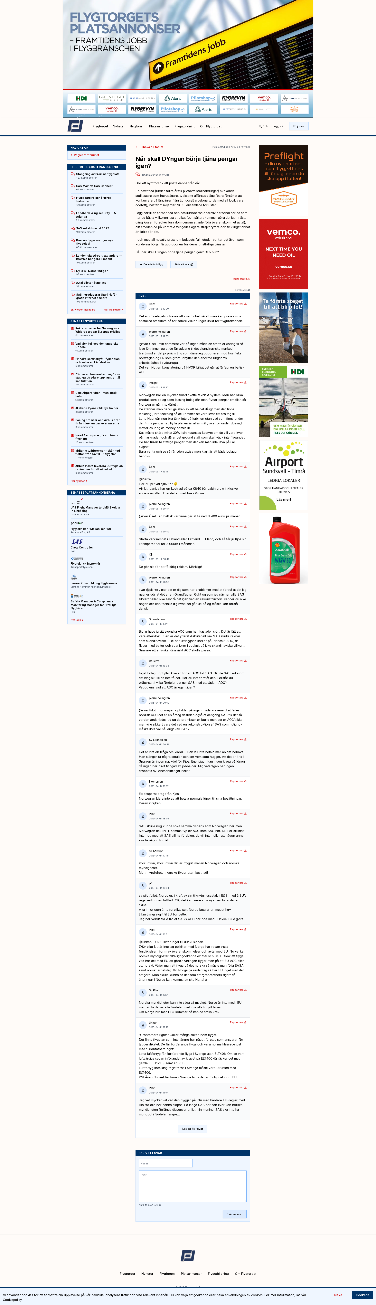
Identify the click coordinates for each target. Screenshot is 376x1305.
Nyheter (119, 126)
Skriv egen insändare (83, 309)
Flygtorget (100, 126)
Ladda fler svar (192, 1128)
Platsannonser (159, 126)
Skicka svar (234, 1214)
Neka (338, 1295)
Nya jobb (76, 619)
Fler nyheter (78, 480)
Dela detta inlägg (153, 264)
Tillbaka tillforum (151, 147)
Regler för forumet (86, 155)
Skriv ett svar (182, 264)
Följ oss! (299, 126)
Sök (265, 126)
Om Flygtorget (210, 126)
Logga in (279, 126)
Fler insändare (112, 309)
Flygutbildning (185, 126)
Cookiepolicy (12, 1300)
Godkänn (362, 1295)
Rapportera (240, 278)
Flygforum (137, 126)
